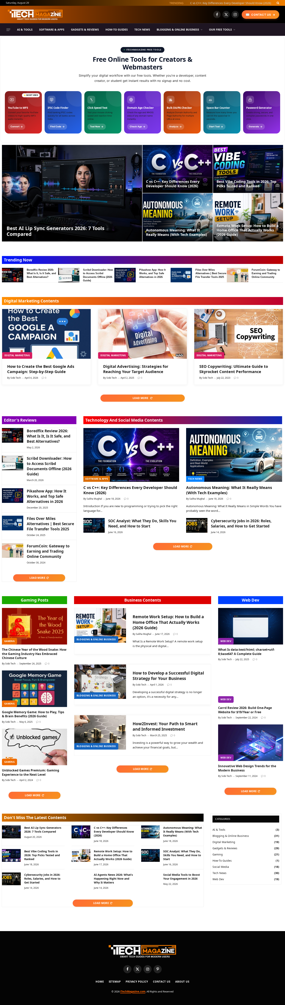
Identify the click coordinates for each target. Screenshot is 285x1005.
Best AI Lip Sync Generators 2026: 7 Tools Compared (55, 231)
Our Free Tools (220, 29)
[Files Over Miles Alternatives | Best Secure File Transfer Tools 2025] (181, 275)
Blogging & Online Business (178, 29)
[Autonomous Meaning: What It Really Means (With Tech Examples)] (177, 217)
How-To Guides (116, 29)
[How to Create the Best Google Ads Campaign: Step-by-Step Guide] (46, 334)
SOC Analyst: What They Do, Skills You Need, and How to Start (142, 523)
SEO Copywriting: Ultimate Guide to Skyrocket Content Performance (233, 369)
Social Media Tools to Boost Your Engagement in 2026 (181, 876)
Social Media (220, 867)
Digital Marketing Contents (31, 301)
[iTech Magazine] (35, 14)
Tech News (142, 29)
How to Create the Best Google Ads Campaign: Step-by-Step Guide (40, 369)
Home (100, 981)
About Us (182, 981)
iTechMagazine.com (132, 991)
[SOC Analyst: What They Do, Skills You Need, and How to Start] (94, 525)
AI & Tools (25, 29)
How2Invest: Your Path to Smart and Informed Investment (165, 726)
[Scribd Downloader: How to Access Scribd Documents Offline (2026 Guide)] (68, 275)
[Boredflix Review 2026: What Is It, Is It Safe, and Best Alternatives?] (12, 275)
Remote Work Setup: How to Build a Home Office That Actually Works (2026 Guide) (248, 230)
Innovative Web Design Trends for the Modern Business (247, 768)
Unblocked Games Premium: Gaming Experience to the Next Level (30, 772)
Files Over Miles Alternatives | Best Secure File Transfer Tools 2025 (210, 273)
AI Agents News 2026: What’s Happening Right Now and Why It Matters (113, 878)
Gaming (9, 641)
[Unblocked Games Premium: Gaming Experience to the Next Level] (34, 747)
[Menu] (8, 29)
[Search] (277, 3)
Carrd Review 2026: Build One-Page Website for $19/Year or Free (245, 710)
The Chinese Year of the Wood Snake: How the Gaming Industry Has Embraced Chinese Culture (34, 654)
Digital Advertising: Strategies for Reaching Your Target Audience (135, 369)
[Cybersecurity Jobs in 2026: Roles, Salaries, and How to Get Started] (196, 525)
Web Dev (250, 600)
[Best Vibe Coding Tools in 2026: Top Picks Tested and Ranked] (248, 169)
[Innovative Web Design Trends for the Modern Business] (250, 742)
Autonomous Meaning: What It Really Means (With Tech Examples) (176, 232)
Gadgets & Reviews (85, 29)
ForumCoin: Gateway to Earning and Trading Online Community (266, 273)
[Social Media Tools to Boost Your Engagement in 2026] (150, 878)
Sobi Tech (15, 377)
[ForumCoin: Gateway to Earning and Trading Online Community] (237, 275)
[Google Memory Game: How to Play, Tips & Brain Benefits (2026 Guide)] (34, 688)
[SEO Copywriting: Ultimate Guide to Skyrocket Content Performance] (238, 334)
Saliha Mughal (94, 498)
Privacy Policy (137, 981)
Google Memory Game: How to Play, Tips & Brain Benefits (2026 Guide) (33, 714)
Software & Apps (51, 29)
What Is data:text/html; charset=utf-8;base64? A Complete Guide (246, 652)
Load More (141, 398)
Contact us (161, 981)
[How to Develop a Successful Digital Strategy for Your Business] (100, 681)
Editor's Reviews (20, 420)
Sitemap (115, 981)
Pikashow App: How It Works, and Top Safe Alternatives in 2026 (152, 273)
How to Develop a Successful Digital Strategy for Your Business (168, 675)
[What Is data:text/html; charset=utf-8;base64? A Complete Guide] (250, 626)
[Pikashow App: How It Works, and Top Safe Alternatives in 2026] (125, 275)
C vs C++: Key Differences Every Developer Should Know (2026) (230, 3)
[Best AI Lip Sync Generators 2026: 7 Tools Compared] (72, 193)
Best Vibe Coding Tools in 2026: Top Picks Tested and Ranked (246, 183)
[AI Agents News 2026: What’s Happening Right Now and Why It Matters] (81, 878)
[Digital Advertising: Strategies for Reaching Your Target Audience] (142, 334)
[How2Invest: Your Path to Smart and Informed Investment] (100, 732)
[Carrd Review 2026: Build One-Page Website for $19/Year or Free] (250, 684)
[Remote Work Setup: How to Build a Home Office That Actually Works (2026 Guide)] (248, 217)
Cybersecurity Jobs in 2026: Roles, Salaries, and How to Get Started (241, 523)
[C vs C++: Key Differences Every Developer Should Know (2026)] (177, 169)
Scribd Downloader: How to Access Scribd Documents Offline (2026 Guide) (98, 275)
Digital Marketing (17, 355)
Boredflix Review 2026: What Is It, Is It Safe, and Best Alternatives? (41, 273)
